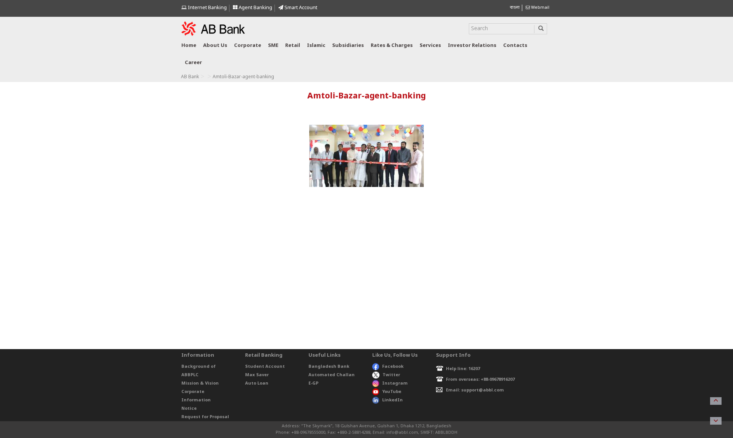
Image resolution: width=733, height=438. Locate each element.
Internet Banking (207, 8)
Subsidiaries (348, 45)
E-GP (313, 383)
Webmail (539, 7)
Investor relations (472, 45)
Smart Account (300, 8)
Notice (189, 408)
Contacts (515, 45)
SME (273, 45)
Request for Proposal (205, 417)
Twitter (391, 375)
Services (430, 45)
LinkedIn (392, 400)
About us (215, 45)
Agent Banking (254, 8)
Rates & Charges (392, 45)
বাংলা (515, 7)
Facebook (393, 366)
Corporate (247, 45)
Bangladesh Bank (328, 366)
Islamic (316, 45)
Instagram (395, 383)
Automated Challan (331, 375)
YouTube (391, 392)
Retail (292, 45)
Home (188, 45)
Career (193, 63)
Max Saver (257, 375)
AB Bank (190, 77)
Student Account (265, 366)
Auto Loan (256, 383)
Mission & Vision (200, 383)
